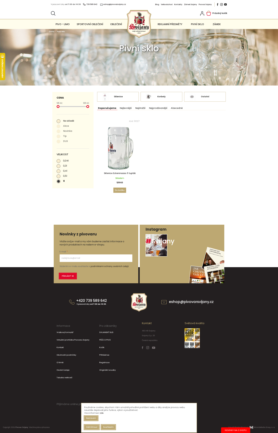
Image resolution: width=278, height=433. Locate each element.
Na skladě (68, 120)
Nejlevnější (126, 108)
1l (64, 181)
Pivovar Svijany (205, 4)
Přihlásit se (68, 276)
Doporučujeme (107, 108)
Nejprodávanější (158, 108)
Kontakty (178, 4)
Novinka (67, 131)
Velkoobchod (166, 4)
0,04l (66, 160)
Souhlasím (108, 427)
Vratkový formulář (65, 332)
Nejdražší (140, 108)
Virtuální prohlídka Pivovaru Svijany (73, 339)
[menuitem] (63, 24)
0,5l (65, 176)
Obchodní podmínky (66, 355)
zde (102, 413)
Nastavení (91, 418)
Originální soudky (107, 370)
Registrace (104, 362)
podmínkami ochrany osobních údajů (110, 266)
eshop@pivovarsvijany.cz (191, 302)
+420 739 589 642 (91, 302)
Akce (66, 126)
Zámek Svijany (190, 4)
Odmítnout (91, 427)
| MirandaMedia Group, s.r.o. (261, 427)
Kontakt (60, 347)
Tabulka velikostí (64, 377)
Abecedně (177, 108)
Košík (101, 347)
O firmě (60, 362)
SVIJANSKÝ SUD (106, 332)
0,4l (65, 171)
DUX (65, 141)
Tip (65, 136)
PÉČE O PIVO (105, 339)
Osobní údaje (63, 370)
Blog (157, 4)
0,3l (65, 165)
